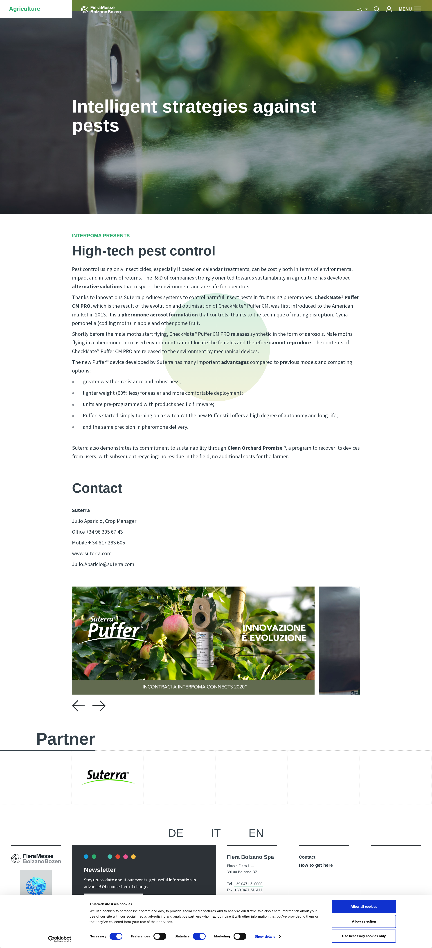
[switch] (159, 936)
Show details (265, 936)
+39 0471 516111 (248, 889)
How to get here (316, 865)
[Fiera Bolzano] (101, 9)
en (256, 833)
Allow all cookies (364, 906)
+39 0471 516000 (248, 883)
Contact (307, 857)
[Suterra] (108, 777)
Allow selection (364, 921)
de (175, 833)
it (216, 833)
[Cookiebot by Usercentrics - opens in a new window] (59, 939)
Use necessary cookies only (364, 936)
